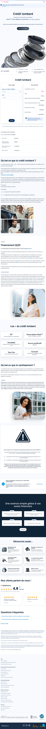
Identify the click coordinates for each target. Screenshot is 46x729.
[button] (23, 616)
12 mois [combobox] (4, 97)
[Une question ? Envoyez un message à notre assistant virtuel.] (44, 2)
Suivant (45, 599)
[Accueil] (6, 2)
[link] (6, 664)
